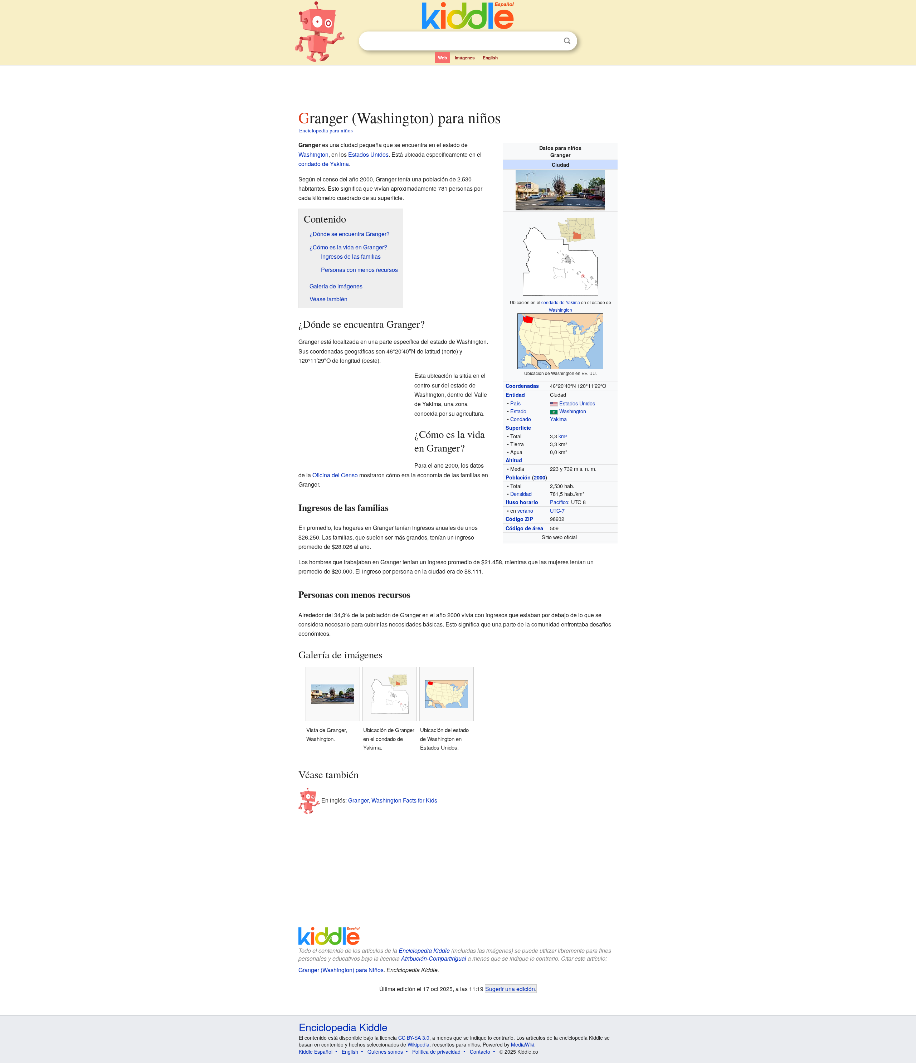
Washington (560, 310)
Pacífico (559, 502)
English (490, 57)
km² (563, 436)
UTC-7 (557, 510)
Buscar (567, 41)
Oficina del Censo (335, 475)
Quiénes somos (385, 1051)
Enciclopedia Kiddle (424, 950)
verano (525, 510)
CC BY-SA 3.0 (413, 1037)
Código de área (524, 528)
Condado (520, 419)
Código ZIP (519, 518)
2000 (539, 477)
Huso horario (522, 502)
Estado (518, 411)
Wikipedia (418, 1044)
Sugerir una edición (510, 989)
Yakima (558, 419)
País (515, 403)
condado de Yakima (560, 302)
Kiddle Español (315, 1051)
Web (442, 57)
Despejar (552, 41)
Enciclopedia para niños (326, 130)
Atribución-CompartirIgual (433, 958)
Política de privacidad (436, 1051)
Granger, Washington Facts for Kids (392, 800)
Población (518, 477)
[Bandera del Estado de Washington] (554, 411)
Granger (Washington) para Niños (341, 970)
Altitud (514, 460)
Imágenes (465, 57)
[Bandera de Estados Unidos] (554, 403)
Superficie (518, 427)
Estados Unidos (577, 403)
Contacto (480, 1051)
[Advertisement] (457, 85)
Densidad (521, 493)
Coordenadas (522, 385)
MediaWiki (522, 1044)
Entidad (515, 394)
